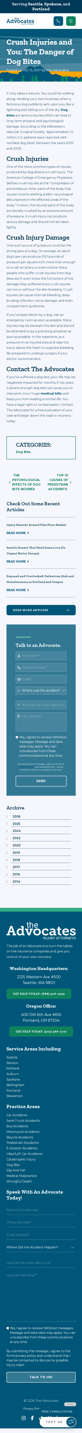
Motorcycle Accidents (22, 1132)
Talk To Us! (41, 1377)
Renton (12, 1063)
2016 (16, 874)
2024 (17, 831)
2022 (16, 838)
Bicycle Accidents (19, 1137)
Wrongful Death (19, 1181)
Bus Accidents (17, 1126)
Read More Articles (30, 610)
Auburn (12, 1074)
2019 (16, 853)
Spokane (52, 4)
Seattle (35, 4)
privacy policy (26, 767)
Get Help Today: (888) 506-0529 (39, 993)
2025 (16, 824)
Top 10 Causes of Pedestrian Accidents (58, 482)
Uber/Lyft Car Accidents (24, 1154)
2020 (17, 845)
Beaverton (14, 1096)
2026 (17, 816)
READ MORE (16, 533)
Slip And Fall (15, 1170)
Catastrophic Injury (21, 1159)
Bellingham (15, 1085)
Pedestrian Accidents (22, 1143)
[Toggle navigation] (71, 21)
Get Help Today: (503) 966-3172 (41, 1031)
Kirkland (12, 1068)
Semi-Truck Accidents (23, 1120)
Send (41, 781)
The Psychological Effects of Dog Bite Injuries (26, 482)
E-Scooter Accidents (21, 1148)
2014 (16, 881)
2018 (16, 860)
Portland (41, 8)
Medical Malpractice (21, 1176)
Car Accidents (16, 1115)
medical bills (51, 393)
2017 (16, 867)
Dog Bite (23, 452)
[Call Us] (58, 21)
